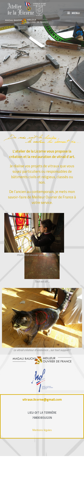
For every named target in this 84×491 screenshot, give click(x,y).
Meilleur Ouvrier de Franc (51, 197)
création (15, 156)
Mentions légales (42, 430)
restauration (41, 156)
